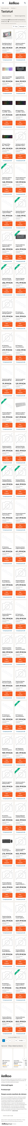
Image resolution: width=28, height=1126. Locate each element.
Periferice (13, 8)
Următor (21, 1040)
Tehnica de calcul (5, 8)
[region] (14, 16)
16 (16, 1040)
